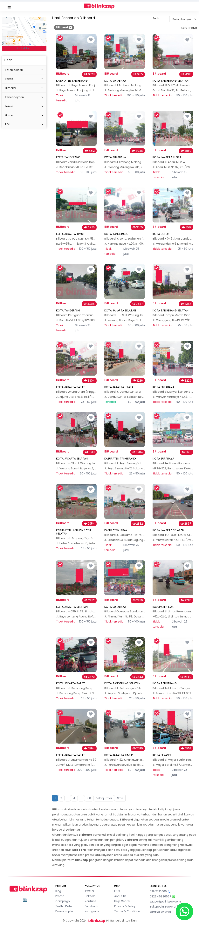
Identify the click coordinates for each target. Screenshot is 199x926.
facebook (91, 906)
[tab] (24, 70)
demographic (64, 911)
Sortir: (156, 18)
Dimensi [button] (10, 88)
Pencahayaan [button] (14, 97)
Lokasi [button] (9, 106)
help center (122, 901)
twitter (89, 891)
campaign (62, 901)
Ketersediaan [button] (14, 70)
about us (120, 896)
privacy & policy (124, 906)
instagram (92, 911)
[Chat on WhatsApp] (184, 911)
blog (58, 891)
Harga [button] (9, 115)
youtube (90, 901)
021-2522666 (158, 891)
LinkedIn (90, 896)
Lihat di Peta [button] (24, 48)
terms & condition (127, 911)
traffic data (63, 906)
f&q (117, 891)
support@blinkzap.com (165, 901)
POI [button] (7, 124)
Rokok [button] (9, 79)
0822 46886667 (160, 896)
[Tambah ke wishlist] (91, 39)
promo (59, 896)
